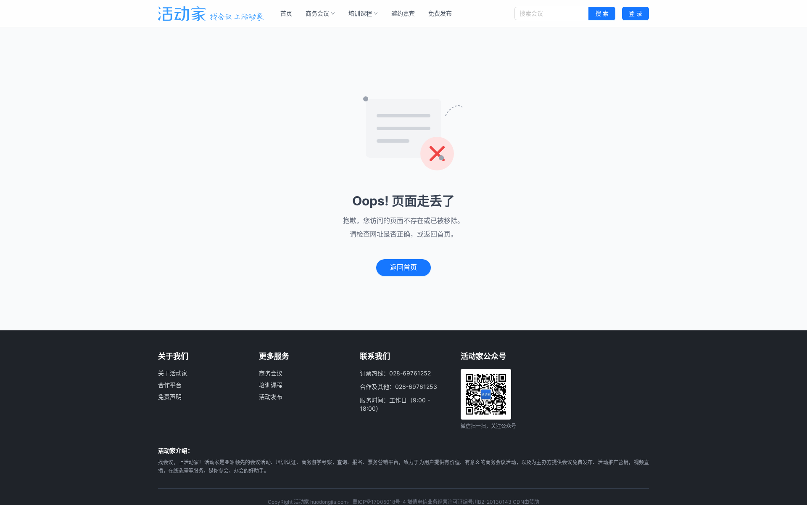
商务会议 (317, 13)
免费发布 (440, 13)
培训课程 (360, 13)
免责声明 (170, 396)
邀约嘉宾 (403, 13)
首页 (286, 13)
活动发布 (270, 396)
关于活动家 (172, 373)
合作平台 (170, 384)
